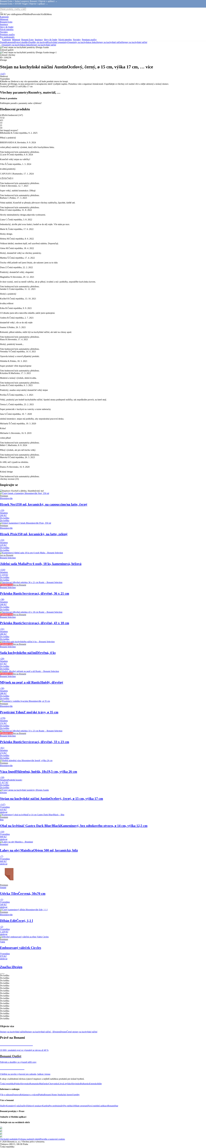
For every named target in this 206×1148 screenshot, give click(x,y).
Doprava (16, 1094)
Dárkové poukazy (34, 1106)
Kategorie (10, 42)
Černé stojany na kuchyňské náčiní (81, 1032)
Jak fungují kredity (71, 1094)
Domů (3, 42)
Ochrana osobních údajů (29, 1139)
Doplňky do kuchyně (38, 42)
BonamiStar (113, 1106)
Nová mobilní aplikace (98, 1106)
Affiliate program (80, 1106)
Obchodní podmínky (9, 1139)
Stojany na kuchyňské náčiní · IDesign (42, 1032)
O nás (17, 1106)
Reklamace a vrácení (29, 1094)
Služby (3, 1106)
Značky (23, 1106)
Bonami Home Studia (53, 1094)
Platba (41, 1094)
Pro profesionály (56, 1106)
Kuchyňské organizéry (57, 42)
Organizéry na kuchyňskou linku (81, 42)
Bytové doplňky (21, 42)
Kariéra (45, 1106)
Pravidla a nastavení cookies (52, 1139)
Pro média (67, 1106)
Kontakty (10, 1106)
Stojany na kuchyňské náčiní (134, 42)
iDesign (63, 1032)
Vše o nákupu (6, 1094)
